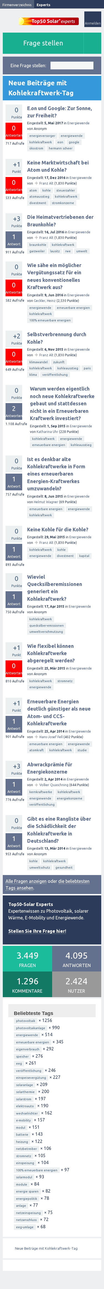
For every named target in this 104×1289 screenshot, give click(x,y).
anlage (21, 1205)
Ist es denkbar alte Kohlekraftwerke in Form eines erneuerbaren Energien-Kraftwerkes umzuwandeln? (56, 473)
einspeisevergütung (31, 1077)
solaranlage (24, 1085)
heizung (22, 1141)
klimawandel (38, 362)
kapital (84, 556)
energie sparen (27, 1191)
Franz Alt (46, 183)
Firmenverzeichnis (17, 5)
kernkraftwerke (40, 792)
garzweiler (37, 251)
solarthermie (25, 1092)
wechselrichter (27, 1113)
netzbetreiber (26, 1148)
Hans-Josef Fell (51, 737)
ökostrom (36, 148)
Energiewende (78, 123)
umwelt (81, 251)
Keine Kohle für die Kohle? (57, 529)
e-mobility (23, 1120)
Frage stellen (43, 43)
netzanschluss (26, 1220)
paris (87, 368)
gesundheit (64, 867)
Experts (43, 5)
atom (33, 190)
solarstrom (23, 1099)
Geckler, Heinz (45, 300)
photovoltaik (25, 1021)
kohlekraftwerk (40, 142)
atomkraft (36, 750)
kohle (46, 190)
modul (20, 1127)
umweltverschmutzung (46, 631)
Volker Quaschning (54, 785)
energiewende (72, 135)
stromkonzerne (63, 203)
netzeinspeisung (28, 1213)
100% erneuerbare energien (50, 320)
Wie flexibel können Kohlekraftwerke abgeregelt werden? (51, 653)
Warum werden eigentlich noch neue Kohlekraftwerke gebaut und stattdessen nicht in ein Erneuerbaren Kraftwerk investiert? (62, 403)
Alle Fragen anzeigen (26, 881)
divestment (37, 203)
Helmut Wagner (46, 502)
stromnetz (64, 681)
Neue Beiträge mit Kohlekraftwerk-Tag (46, 1248)
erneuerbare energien (73, 307)
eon (60, 142)
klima (33, 374)
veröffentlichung (55, 374)
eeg (19, 1063)
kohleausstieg (67, 368)
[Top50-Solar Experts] (49, 18)
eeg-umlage (25, 1227)
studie (82, 750)
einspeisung (25, 1163)
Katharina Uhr (47, 431)
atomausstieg (39, 196)
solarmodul (24, 1177)
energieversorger (42, 135)
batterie (22, 1134)
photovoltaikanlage (30, 1028)
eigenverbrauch (27, 1049)
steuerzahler (65, 190)
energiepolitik (26, 1198)
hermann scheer (60, 148)
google (74, 142)
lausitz (55, 251)
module (21, 1184)
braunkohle (37, 244)
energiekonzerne (69, 798)
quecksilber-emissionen (46, 625)
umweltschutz (39, 867)
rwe (68, 251)
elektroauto (25, 1106)
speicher (22, 1056)
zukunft (59, 362)
